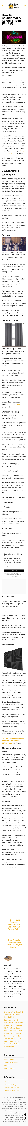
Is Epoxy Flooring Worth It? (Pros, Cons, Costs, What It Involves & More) (13, 1028)
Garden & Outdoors (11, 1063)
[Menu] (2, 6)
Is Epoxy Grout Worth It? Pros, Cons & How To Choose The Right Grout (13, 1036)
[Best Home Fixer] (13, 6)
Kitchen (7, 1065)
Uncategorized (9, 1068)
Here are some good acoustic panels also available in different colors (13, 740)
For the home (9, 1060)
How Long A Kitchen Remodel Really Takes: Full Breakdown (12, 1044)
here (18, 404)
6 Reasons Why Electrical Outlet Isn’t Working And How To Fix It (13, 1014)
